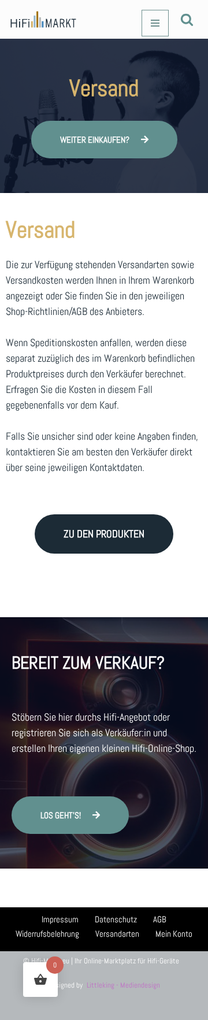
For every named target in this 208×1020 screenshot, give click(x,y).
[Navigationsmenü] (155, 23)
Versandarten (117, 933)
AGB (159, 919)
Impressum (60, 919)
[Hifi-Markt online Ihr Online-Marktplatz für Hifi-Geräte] (43, 19)
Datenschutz (116, 919)
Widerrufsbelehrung (47, 933)
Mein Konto (173, 933)
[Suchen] (187, 19)
